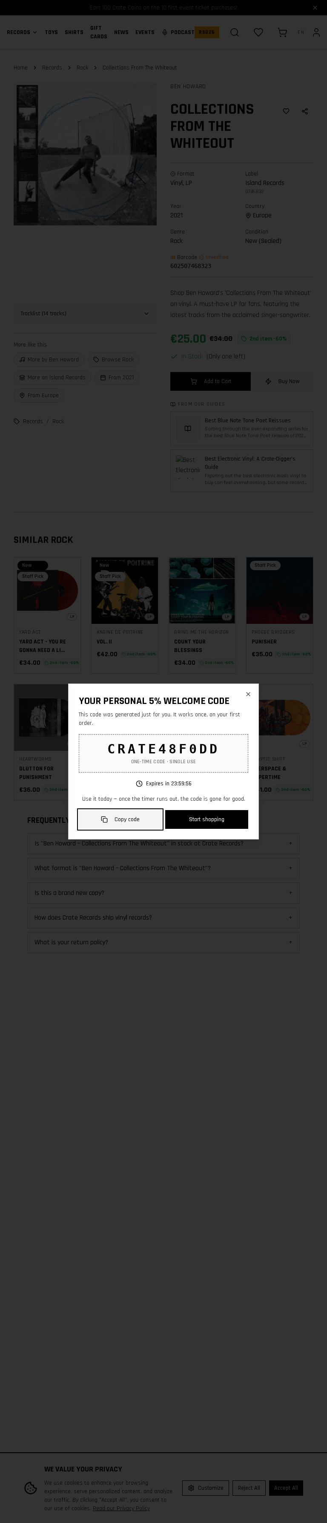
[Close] (248, 694)
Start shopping (206, 819)
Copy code (127, 819)
